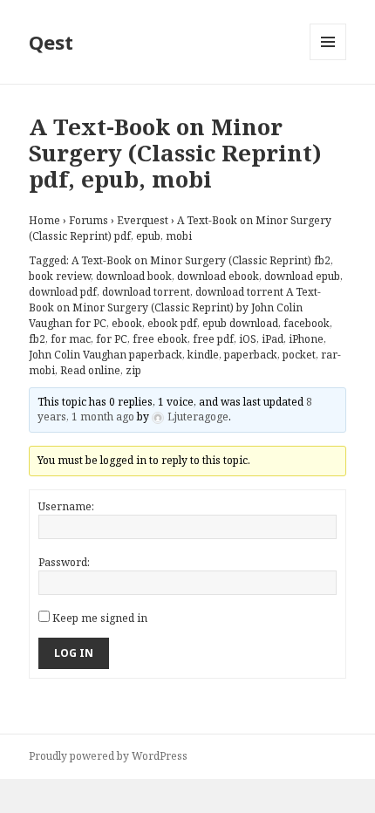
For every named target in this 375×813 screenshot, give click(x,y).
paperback (250, 354)
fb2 (37, 338)
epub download (240, 323)
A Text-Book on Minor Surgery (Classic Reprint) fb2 (201, 260)
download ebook (218, 276)
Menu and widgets (328, 59)
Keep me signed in (99, 618)
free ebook (160, 338)
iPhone (306, 338)
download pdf (63, 291)
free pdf (213, 338)
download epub (302, 276)
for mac (71, 338)
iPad (272, 338)
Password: (64, 562)
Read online (90, 370)
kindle (203, 354)
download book (134, 276)
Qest (51, 42)
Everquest (142, 220)
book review (60, 276)
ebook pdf (172, 323)
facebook (306, 323)
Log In (73, 653)
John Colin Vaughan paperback (105, 354)
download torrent (146, 291)
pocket (299, 354)
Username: (66, 506)
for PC (111, 338)
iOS (247, 338)
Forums (88, 220)
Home (44, 220)
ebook (127, 323)
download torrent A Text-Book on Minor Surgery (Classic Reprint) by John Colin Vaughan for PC (175, 307)
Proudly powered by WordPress (108, 755)
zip (133, 370)
